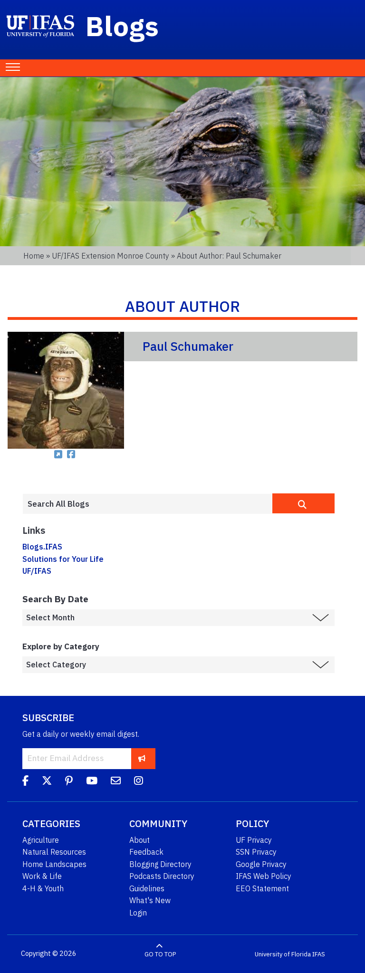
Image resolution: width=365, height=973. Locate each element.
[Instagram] (138, 782)
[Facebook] (25, 782)
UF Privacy (254, 840)
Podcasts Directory (161, 876)
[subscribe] (142, 758)
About (139, 840)
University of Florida (283, 954)
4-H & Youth (43, 888)
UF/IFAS (36, 571)
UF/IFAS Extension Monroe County (110, 255)
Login (138, 912)
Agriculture (40, 840)
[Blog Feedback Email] (116, 782)
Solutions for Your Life (63, 559)
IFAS (318, 954)
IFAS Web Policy (263, 876)
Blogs (122, 26)
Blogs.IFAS (42, 546)
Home (33, 255)
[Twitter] (47, 782)
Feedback (146, 852)
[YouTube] (91, 782)
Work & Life (42, 876)
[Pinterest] (69, 782)
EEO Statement (262, 888)
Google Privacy (261, 864)
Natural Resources (54, 852)
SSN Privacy (256, 852)
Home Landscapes (54, 864)
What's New (150, 900)
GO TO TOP (160, 954)
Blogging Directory (160, 864)
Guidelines (146, 888)
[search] (303, 503)
